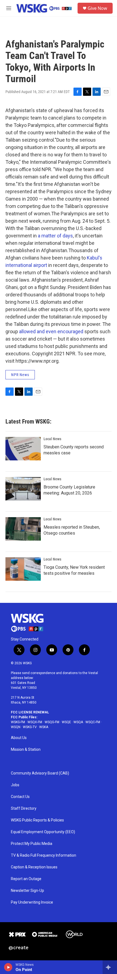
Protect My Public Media (31, 844)
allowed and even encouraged (51, 331)
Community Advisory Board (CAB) (40, 773)
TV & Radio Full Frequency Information (43, 855)
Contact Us (20, 797)
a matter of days (55, 236)
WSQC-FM (92, 722)
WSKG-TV (30, 727)
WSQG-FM (52, 722)
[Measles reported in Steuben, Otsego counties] (23, 529)
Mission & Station (26, 749)
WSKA (43, 727)
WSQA (78, 722)
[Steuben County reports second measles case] (23, 448)
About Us (19, 738)
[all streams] (110, 967)
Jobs (15, 785)
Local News (52, 439)
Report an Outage (26, 879)
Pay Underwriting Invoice (32, 902)
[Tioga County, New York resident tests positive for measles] (23, 569)
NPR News (20, 375)
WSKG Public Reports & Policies (37, 820)
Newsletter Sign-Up (27, 891)
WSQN (15, 727)
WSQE (66, 722)
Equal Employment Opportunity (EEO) (43, 832)
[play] (8, 967)
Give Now (97, 8)
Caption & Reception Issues (34, 867)
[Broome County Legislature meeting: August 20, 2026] (23, 489)
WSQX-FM (34, 722)
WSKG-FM (18, 722)
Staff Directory (23, 808)
